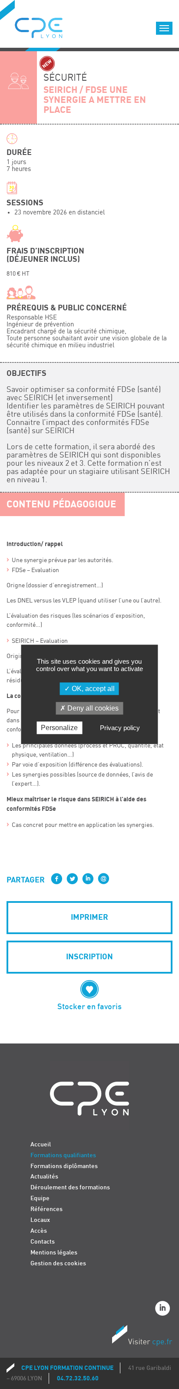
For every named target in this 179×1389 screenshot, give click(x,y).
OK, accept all (92, 688)
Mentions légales (53, 1252)
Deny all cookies (92, 708)
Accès (38, 1231)
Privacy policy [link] (120, 728)
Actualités (44, 1176)
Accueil (40, 1144)
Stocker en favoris (89, 1007)
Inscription (89, 957)
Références (46, 1209)
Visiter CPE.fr (142, 1337)
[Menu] (164, 28)
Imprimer (89, 917)
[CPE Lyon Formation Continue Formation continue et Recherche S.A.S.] (45, 25)
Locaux (40, 1220)
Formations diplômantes (64, 1166)
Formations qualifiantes (63, 1155)
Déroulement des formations (70, 1187)
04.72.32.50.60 (78, 1378)
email (103, 878)
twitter (72, 878)
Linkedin (163, 1309)
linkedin (87, 878)
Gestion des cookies (58, 1263)
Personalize (59, 728)
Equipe (40, 1198)
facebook (56, 878)
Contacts (42, 1241)
